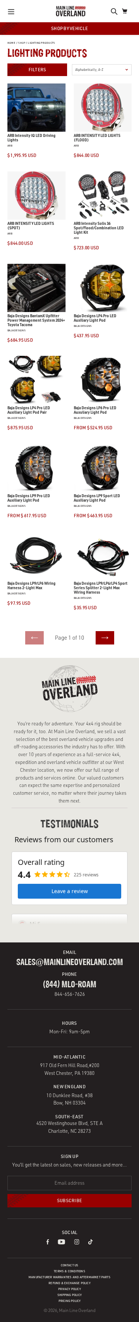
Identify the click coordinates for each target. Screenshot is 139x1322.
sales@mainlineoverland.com (69, 962)
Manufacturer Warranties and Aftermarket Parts (69, 1277)
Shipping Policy (69, 1295)
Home (11, 43)
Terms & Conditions (69, 1271)
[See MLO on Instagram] (77, 1242)
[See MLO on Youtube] (61, 1242)
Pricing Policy (70, 1301)
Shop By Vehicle (69, 28)
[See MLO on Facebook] (47, 1242)
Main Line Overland (77, 1310)
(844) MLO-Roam (69, 984)
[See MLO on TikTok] (90, 1242)
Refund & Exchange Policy (69, 1283)
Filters (37, 69)
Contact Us (70, 1265)
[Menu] (13, 11)
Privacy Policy (69, 1289)
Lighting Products (41, 43)
